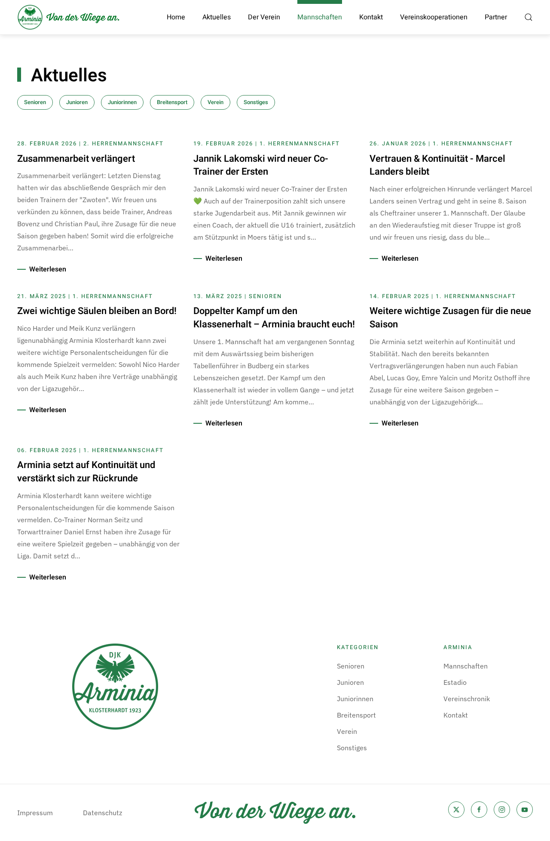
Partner (496, 17)
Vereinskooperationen (434, 17)
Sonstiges (256, 102)
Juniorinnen (122, 102)
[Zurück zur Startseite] (68, 17)
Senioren (35, 102)
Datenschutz (102, 812)
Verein (215, 102)
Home (176, 17)
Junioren (77, 102)
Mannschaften (465, 666)
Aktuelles (216, 17)
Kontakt (371, 17)
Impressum (35, 812)
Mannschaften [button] (319, 17)
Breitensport (172, 102)
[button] (528, 17)
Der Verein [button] (264, 17)
